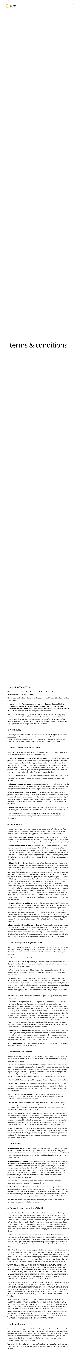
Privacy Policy (12, 737)
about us (54, 23)
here (58, 741)
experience (55, 18)
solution (53, 13)
